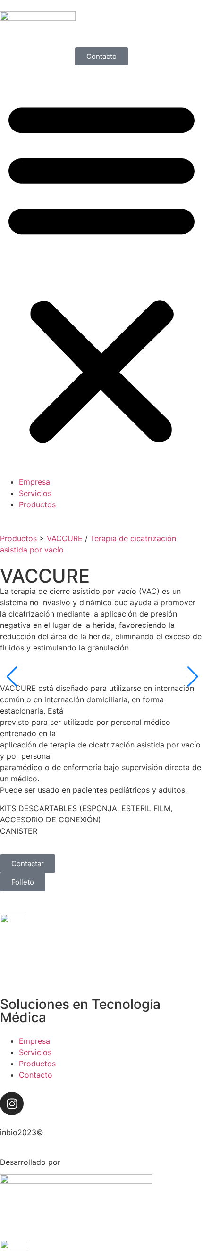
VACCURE (65, 538)
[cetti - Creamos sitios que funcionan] (76, 1181)
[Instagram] (12, 1103)
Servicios (35, 493)
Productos (37, 504)
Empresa (34, 482)
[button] (101, 270)
